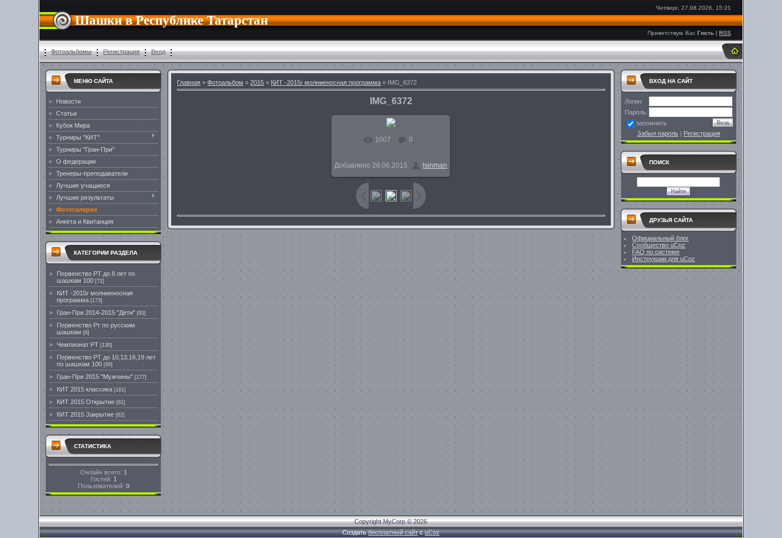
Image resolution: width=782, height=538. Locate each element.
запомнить (651, 123)
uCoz (432, 532)
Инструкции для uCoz (663, 258)
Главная (188, 82)
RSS (725, 33)
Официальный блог (660, 238)
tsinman (434, 165)
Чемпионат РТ (77, 344)
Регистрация (121, 51)
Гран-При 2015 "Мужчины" (95, 376)
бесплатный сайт (393, 532)
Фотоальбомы (71, 51)
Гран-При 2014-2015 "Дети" (96, 312)
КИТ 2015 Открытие (85, 401)
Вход (158, 51)
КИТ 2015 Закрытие (85, 414)
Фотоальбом (225, 82)
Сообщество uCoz (658, 245)
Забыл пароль (657, 133)
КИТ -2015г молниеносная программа (326, 82)
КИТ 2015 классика (84, 389)
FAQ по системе (656, 251)
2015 (257, 82)
